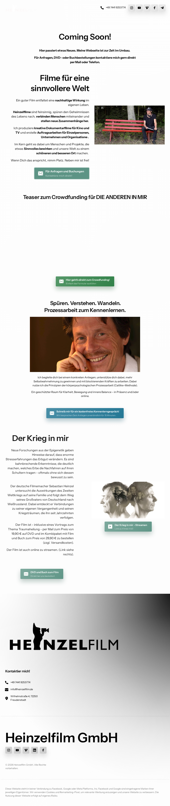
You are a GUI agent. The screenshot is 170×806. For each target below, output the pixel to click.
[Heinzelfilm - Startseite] (21, 7)
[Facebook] (154, 7)
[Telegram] (162, 7)
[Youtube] (139, 7)
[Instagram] (131, 7)
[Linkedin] (34, 750)
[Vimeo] (147, 7)
